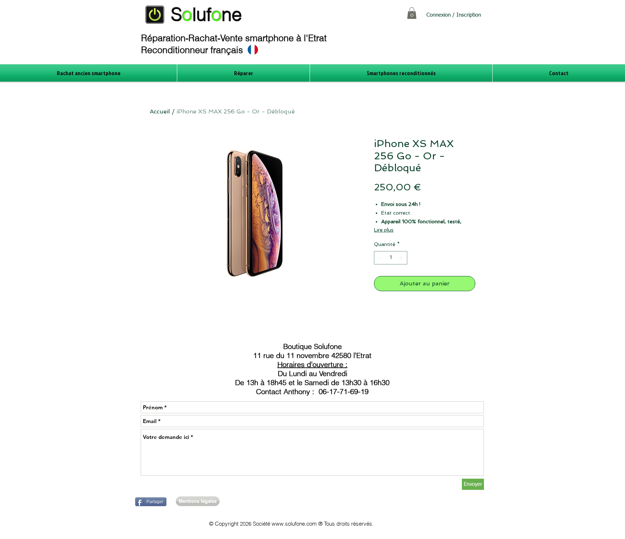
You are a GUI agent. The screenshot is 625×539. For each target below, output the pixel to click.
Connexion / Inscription (453, 15)
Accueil (160, 111)
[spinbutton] (390, 257)
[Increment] (401, 257)
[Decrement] (379, 257)
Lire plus (384, 230)
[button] (412, 13)
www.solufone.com (294, 523)
